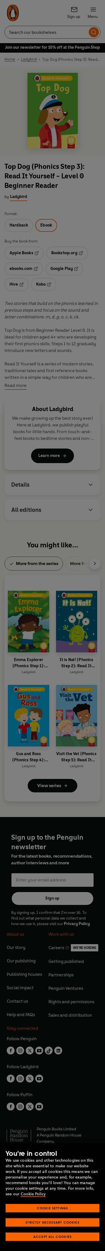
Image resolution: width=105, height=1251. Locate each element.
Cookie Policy (33, 1194)
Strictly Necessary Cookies (52, 1222)
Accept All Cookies (52, 1236)
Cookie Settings (52, 1208)
